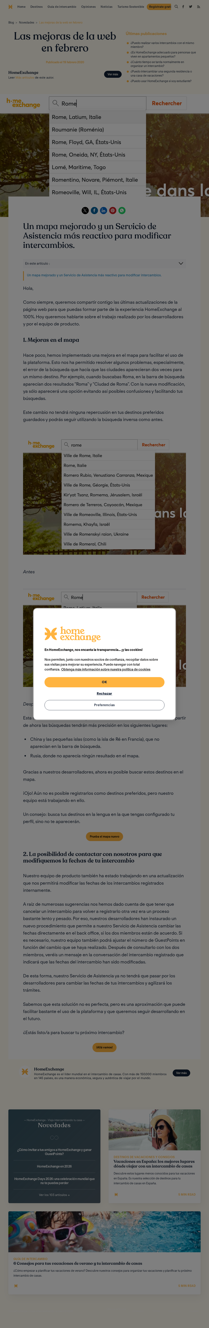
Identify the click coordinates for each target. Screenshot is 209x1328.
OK (104, 682)
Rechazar (104, 694)
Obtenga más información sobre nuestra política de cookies (105, 669)
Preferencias (104, 705)
